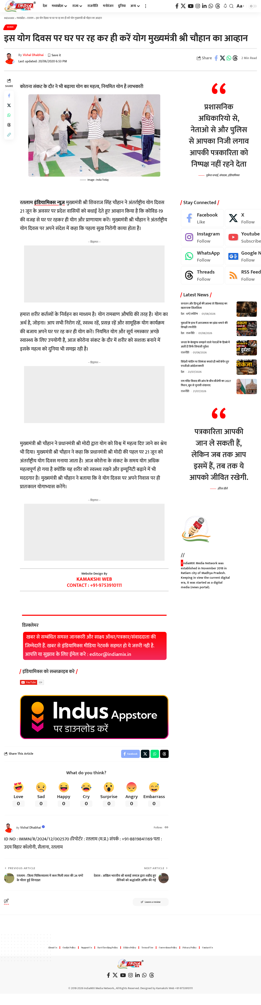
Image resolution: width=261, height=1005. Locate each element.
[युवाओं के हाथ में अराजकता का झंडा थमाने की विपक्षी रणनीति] (247, 328)
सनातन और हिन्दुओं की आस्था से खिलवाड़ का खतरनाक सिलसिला (204, 305)
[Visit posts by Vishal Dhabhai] (9, 827)
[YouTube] (191, 6)
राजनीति (190, 333)
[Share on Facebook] (216, 58)
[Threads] (217, 6)
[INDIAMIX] (20, 6)
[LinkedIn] (204, 6)
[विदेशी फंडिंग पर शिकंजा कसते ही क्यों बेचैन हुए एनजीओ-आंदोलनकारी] (247, 367)
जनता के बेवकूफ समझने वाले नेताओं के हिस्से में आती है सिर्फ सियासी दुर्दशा (205, 344)
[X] (183, 6)
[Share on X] (222, 58)
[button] (145, 6)
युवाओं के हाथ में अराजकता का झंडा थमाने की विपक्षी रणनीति (204, 325)
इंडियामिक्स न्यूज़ (49, 202)
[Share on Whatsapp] (229, 58)
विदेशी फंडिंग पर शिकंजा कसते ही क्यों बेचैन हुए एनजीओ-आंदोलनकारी (205, 363)
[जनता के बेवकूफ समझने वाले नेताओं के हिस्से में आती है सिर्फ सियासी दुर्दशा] (247, 347)
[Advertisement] (94, 273)
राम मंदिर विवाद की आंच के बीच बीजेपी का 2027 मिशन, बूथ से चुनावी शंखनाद (206, 383)
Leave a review (152, 902)
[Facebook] (177, 6)
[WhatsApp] (211, 6)
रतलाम (10, 27)
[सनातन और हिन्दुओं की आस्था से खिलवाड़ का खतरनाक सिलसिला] (247, 309)
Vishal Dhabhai (33, 55)
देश (182, 313)
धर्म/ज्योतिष (192, 313)
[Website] (166, 828)
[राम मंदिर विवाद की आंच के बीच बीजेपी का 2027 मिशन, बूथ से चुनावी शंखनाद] (247, 386)
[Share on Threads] (235, 58)
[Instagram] (198, 6)
